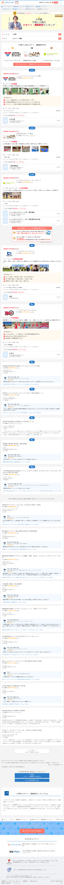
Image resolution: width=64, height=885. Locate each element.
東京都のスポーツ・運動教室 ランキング (35, 6)
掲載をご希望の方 (6, 883)
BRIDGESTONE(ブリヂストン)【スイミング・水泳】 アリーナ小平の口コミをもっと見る (22, 629)
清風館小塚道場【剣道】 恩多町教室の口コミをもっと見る (16, 462)
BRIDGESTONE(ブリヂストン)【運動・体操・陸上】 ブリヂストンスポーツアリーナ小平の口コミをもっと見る (27, 577)
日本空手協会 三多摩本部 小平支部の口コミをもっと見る (15, 704)
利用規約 (25, 881)
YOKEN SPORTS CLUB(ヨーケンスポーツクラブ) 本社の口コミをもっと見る (20, 384)
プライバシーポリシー (14, 881)
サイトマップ (16, 883)
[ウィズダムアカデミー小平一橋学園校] (34, 214)
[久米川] (34, 355)
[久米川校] (34, 120)
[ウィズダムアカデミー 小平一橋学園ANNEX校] (34, 221)
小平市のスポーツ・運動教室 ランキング (12, 9)
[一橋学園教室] (34, 167)
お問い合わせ (33, 881)
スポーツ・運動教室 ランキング (15, 6)
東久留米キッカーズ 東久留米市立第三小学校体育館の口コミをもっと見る (18, 549)
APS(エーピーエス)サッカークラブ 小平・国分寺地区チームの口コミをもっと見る (21, 412)
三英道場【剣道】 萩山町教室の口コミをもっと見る (13, 602)
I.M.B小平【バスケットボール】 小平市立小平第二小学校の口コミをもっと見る (20, 524)
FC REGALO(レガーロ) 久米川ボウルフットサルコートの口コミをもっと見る (19, 654)
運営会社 (4, 881)
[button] (32, 751)
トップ (4, 6)
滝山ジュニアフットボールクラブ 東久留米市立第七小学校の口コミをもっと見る (20, 679)
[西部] (34, 297)
